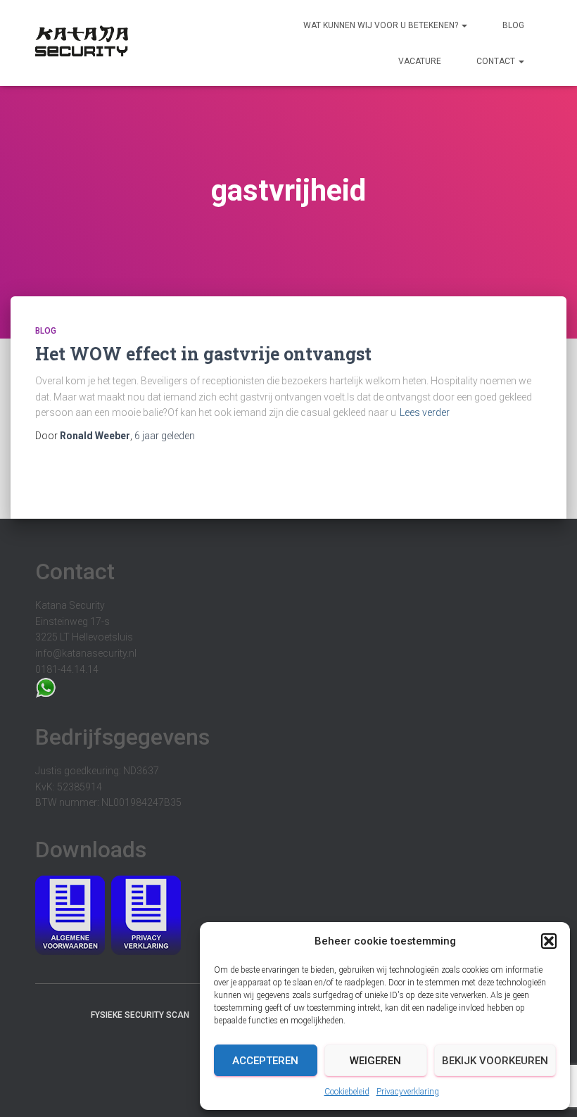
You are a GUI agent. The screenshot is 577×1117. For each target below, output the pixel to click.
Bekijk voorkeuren (495, 1060)
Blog (513, 25)
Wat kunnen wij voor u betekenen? (381, 25)
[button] (549, 941)
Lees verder (425, 412)
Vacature (419, 61)
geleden (164, 435)
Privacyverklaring (407, 1092)
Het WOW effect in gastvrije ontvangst (203, 353)
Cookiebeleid (346, 1092)
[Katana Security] (82, 43)
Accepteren (265, 1060)
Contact (496, 61)
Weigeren (375, 1060)
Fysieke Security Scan (140, 1015)
